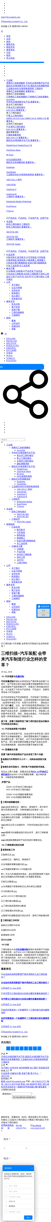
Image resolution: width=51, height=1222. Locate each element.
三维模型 (16, 315)
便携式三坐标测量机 (15, 83)
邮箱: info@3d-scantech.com (13, 1081)
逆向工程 (21, 557)
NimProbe (21, 482)
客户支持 (16, 307)
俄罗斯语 (10, 50)
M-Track (20, 474)
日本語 (9, 353)
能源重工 (21, 538)
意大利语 (10, 58)
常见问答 (16, 304)
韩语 (8, 55)
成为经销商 (24, 1068)
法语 (8, 39)
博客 (14, 329)
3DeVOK (5, 1076)
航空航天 (21, 530)
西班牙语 (10, 47)
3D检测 (20, 549)
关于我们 (16, 285)
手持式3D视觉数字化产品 (37, 83)
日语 (8, 52)
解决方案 (10, 268)
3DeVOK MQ (23, 514)
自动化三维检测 (24, 554)
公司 (8, 282)
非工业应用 (22, 543)
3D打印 (20, 560)
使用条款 (4, 1126)
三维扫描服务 (18, 312)
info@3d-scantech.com (10, 17)
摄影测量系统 (23, 464)
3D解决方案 (17, 546)
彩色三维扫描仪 (13, 224)
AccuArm (21, 450)
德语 (8, 41)
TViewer (20, 506)
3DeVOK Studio (24, 522)
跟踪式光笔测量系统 (39, 86)
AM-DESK (21, 492)
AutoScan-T (22, 494)
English (10, 338)
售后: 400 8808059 (29, 1084)
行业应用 (10, 254)
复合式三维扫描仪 (25, 455)
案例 (14, 321)
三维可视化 (22, 563)
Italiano (11, 360)
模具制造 (21, 535)
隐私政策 (10, 1126)
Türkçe (10, 358)
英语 (8, 36)
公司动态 (16, 323)
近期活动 (16, 326)
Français (11, 341)
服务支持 (10, 301)
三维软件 (39, 88)
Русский (11, 350)
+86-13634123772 (39, 1081)
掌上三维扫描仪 (24, 458)
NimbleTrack (22, 469)
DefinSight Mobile (24, 502)
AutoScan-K (22, 496)
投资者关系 (17, 299)
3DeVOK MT (23, 516)
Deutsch (11, 343)
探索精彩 (10, 524)
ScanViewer (22, 504)
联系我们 (16, 293)
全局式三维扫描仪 (25, 461)
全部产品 (44, 218)
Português (12, 346)
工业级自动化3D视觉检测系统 (20, 88)
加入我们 (16, 296)
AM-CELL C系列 (24, 489)
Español (11, 348)
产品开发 (21, 552)
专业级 (9, 221)
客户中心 (34, 1073)
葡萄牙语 (10, 44)
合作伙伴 (16, 290)
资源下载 (16, 310)
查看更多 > (31, 91)
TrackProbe (21, 484)
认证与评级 (17, 288)
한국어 (9, 355)
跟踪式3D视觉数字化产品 (18, 86)
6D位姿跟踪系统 (24, 476)
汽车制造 (21, 532)
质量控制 (20, 676)
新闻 (8, 318)
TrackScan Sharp (24, 471)
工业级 (9, 80)
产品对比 (22, 218)
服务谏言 (42, 1087)
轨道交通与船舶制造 (26, 541)
